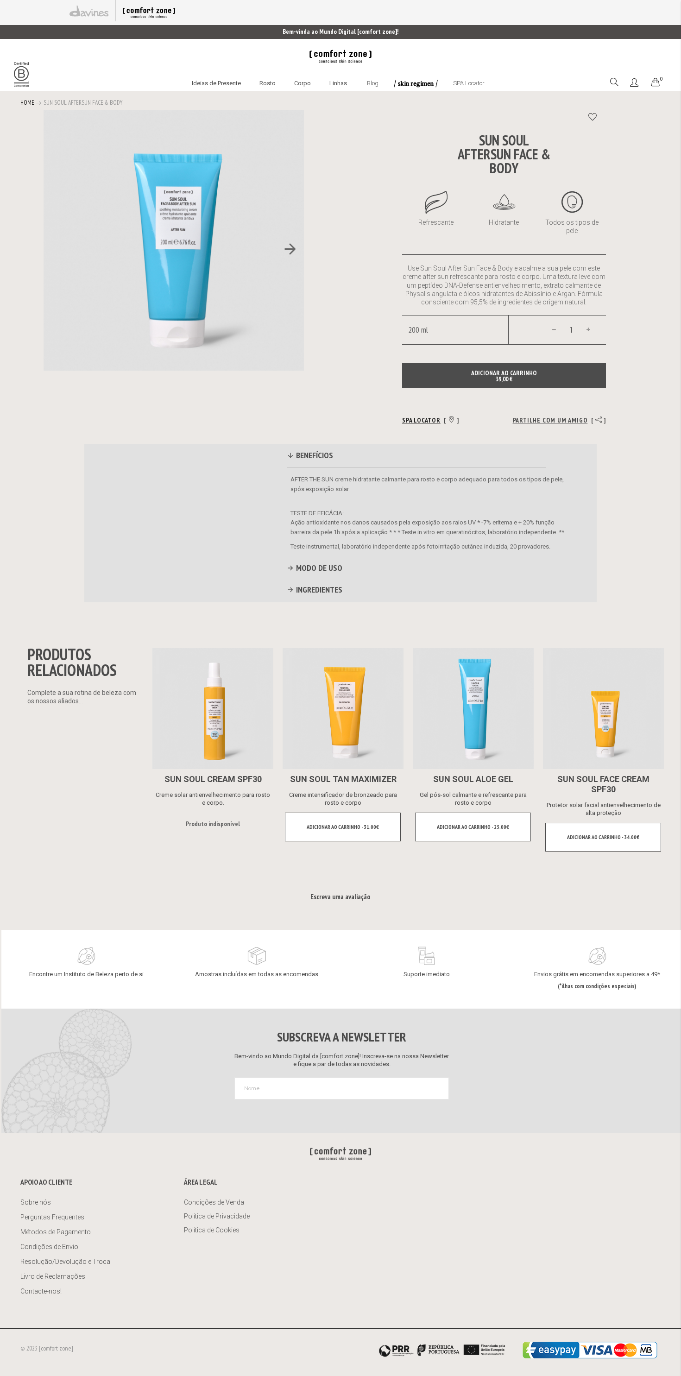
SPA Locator (469, 83)
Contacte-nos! (41, 1291)
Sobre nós (35, 1202)
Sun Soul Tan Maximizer (343, 779)
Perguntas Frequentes (52, 1217)
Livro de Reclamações (53, 1276)
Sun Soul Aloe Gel (473, 779)
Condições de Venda (214, 1202)
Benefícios (313, 455)
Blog (372, 83)
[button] (285, 249)
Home (27, 103)
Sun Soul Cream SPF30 (213, 779)
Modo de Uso (318, 567)
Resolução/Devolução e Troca (65, 1261)
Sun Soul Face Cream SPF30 (603, 784)
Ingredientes (318, 589)
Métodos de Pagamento (55, 1232)
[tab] (416, 456)
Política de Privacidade (217, 1216)
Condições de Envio (49, 1246)
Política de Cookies (212, 1230)
